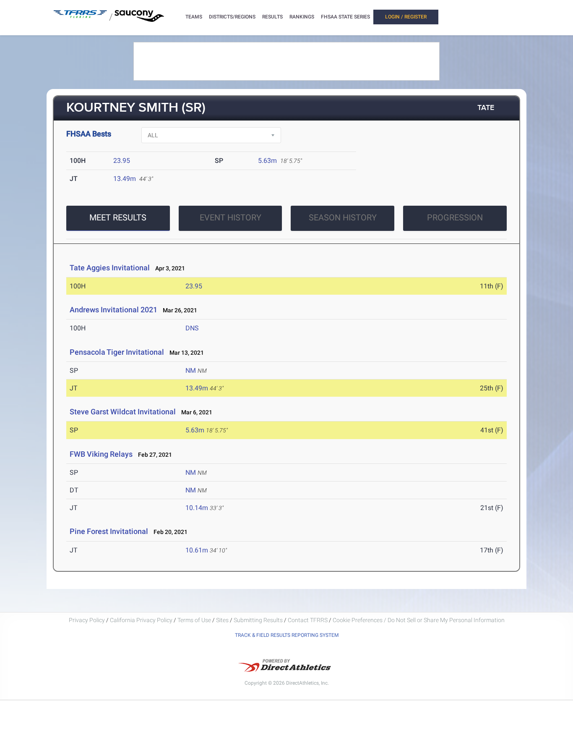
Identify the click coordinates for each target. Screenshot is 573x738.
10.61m (196, 550)
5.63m (267, 161)
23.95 (121, 161)
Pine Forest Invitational (109, 531)
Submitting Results (258, 620)
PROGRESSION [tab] (455, 217)
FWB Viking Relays (101, 454)
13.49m (124, 179)
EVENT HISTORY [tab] (230, 217)
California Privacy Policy (141, 620)
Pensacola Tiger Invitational (117, 352)
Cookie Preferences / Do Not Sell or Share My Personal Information (419, 620)
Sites (222, 620)
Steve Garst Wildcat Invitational (123, 411)
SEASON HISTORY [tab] (343, 217)
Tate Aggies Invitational (110, 267)
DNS (192, 328)
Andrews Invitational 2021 (113, 309)
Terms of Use (194, 620)
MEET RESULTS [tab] (117, 217)
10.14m (196, 508)
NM (190, 370)
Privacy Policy (87, 620)
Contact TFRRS (308, 620)
